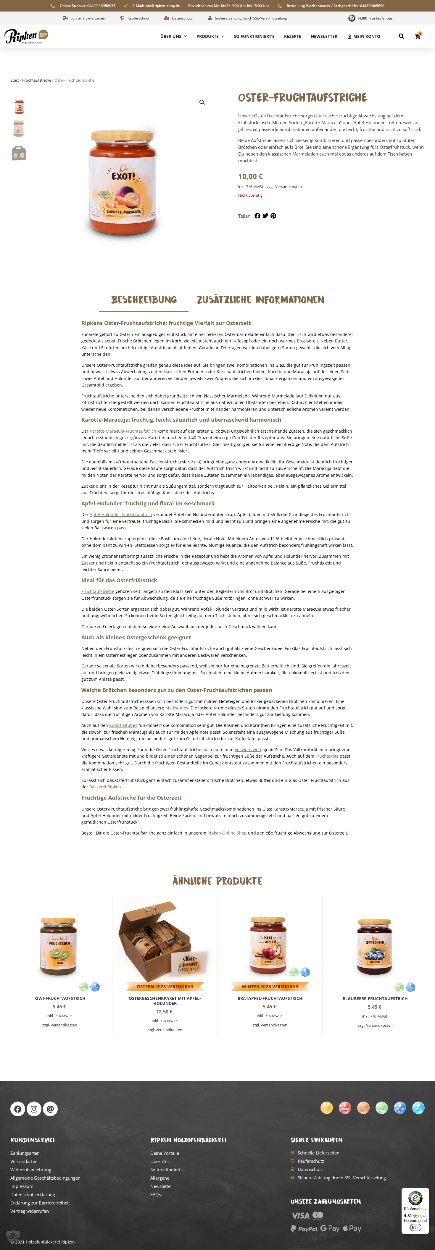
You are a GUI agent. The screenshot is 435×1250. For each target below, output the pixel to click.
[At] (50, 1109)
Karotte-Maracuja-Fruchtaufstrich (123, 431)
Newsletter (324, 36)
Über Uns (170, 36)
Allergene (159, 1178)
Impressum (21, 1186)
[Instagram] (34, 1109)
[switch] (415, 1227)
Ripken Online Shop (227, 833)
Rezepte (292, 36)
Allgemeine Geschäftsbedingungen (45, 1178)
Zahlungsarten (25, 1153)
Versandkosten (288, 186)
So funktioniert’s (254, 36)
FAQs (155, 1194)
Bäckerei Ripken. (105, 787)
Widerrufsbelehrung (30, 1170)
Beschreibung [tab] (143, 299)
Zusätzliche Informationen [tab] (261, 299)
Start (14, 80)
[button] (401, 36)
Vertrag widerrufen (29, 1211)
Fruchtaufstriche (36, 80)
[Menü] (425, 1191)
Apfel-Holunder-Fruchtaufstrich (121, 514)
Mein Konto (366, 36)
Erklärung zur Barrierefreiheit (40, 1203)
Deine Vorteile (164, 1153)
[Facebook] (17, 1109)
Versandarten (24, 1161)
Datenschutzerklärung (32, 1194)
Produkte (207, 36)
